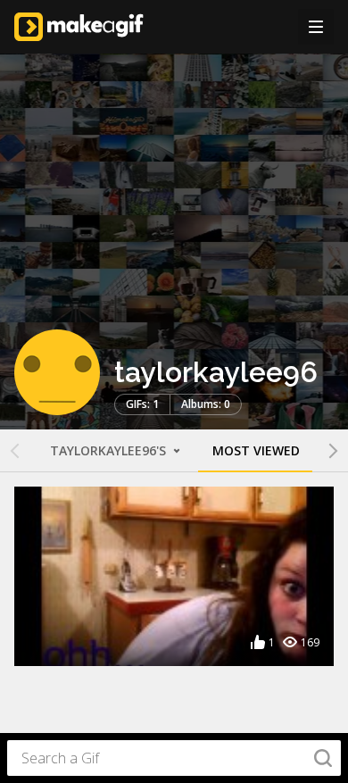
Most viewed (256, 450)
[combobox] (174, 758)
